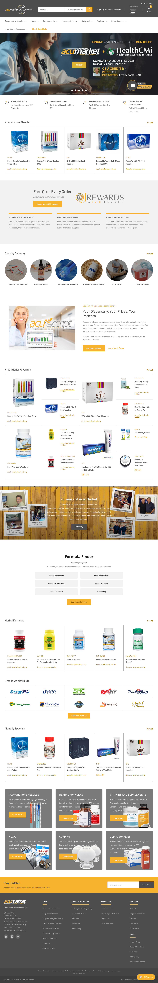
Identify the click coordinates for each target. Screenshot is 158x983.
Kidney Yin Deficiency (56, 583)
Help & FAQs (105, 919)
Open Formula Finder (79, 602)
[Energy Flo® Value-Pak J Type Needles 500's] (108, 141)
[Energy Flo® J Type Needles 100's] (49, 141)
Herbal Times (131, 656)
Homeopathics (68, 21)
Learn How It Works (116, 348)
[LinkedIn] (12, 936)
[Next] (153, 150)
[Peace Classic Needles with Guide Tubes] (19, 141)
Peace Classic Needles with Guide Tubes (18, 162)
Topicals (100, 21)
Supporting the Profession (110, 914)
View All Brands (79, 716)
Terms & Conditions (137, 947)
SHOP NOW (79, 82)
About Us (133, 909)
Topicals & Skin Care (50, 938)
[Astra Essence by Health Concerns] (51, 466)
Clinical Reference (107, 924)
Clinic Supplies (117, 21)
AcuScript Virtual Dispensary (82, 909)
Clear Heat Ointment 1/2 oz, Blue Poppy (141, 463)
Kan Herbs (11, 463)
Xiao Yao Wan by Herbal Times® (135, 660)
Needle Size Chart (107, 909)
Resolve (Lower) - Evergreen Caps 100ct (142, 385)
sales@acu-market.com (12, 918)
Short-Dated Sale (39, 29)
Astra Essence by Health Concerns (67, 461)
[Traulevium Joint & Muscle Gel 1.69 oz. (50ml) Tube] (97, 444)
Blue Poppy (139, 456)
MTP (82, 463)
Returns (133, 919)
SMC (68, 158)
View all (150, 253)
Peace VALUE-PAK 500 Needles (135, 162)
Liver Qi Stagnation (56, 575)
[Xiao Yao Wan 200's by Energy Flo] (125, 412)
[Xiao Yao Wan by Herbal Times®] (138, 640)
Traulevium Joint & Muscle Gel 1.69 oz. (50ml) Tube (96, 468)
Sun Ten (63, 429)
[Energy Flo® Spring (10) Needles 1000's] (51, 387)
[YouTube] (18, 936)
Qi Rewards (75, 919)
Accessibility (134, 957)
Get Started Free (93, 348)
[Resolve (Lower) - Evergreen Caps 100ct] (125, 387)
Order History (76, 929)
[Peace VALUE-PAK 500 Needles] (138, 141)
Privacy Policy (135, 942)
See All (150, 122)
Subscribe (146, 885)
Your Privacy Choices (137, 962)
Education (46, 943)
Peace (9, 158)
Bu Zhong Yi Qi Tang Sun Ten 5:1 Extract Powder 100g (48, 660)
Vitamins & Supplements (51, 933)
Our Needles (134, 929)
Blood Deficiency (101, 583)
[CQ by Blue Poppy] (79, 640)
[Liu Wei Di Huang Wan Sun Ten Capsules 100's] (51, 439)
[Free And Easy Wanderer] (23, 444)
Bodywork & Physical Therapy (53, 919)
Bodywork (85, 21)
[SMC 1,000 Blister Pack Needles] (79, 141)
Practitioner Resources (15, 29)
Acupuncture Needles (14, 21)
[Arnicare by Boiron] (125, 439)
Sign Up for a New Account (109, 9)
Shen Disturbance (56, 591)
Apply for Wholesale (78, 914)
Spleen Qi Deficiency (101, 575)
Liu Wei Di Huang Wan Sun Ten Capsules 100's (67, 436)
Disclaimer (134, 952)
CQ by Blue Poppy (73, 659)
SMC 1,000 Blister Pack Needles (76, 162)
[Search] (89, 9)
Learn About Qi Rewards (47, 204)
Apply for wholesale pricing (17, 169)
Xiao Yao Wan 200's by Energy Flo (142, 408)
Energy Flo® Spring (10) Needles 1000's (68, 383)
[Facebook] (6, 936)
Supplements (49, 21)
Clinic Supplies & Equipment (52, 924)
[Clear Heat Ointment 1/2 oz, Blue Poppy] (125, 466)
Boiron (137, 429)
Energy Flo (41, 158)
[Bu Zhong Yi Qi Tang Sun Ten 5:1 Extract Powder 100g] (49, 640)
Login (132, 12)
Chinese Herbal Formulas (51, 909)
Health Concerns (67, 456)
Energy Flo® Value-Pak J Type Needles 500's (108, 162)
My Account (76, 924)
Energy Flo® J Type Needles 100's (48, 162)
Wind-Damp (101, 591)
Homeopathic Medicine (51, 929)
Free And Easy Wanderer (18, 467)
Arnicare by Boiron (142, 433)
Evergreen (139, 378)
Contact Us (134, 924)
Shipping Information (137, 914)
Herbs (33, 21)
